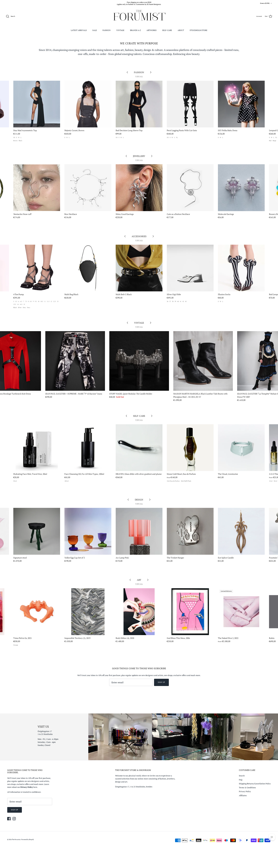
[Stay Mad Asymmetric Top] (36, 104)
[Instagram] (14, 818)
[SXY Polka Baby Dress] (241, 104)
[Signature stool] (36, 531)
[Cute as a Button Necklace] (190, 187)
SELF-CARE (167, 30)
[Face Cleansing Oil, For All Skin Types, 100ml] (87, 447)
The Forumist (16, 839)
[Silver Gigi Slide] (190, 268)
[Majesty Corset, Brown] (87, 104)
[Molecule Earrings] (241, 187)
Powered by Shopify (27, 839)
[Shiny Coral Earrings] (139, 187)
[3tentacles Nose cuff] (36, 187)
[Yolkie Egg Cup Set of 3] (87, 531)
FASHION (107, 30)
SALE (94, 30)
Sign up (161, 682)
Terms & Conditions (247, 787)
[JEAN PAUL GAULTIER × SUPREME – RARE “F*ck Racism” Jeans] (75, 361)
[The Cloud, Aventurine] (241, 447)
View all (139, 76)
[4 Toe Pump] (36, 268)
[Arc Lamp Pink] (139, 531)
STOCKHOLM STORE (198, 30)
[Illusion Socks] (241, 268)
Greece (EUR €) (264, 3)
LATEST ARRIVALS (79, 30)
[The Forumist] (139, 16)
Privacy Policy (245, 791)
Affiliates (243, 795)
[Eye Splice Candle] (241, 531)
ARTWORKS (152, 30)
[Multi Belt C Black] (139, 268)
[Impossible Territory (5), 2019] (87, 611)
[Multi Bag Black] (87, 268)
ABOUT (181, 30)
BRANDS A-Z (135, 30)
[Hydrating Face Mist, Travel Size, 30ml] (36, 447)
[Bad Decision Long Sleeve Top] (139, 104)
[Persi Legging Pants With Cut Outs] (190, 104)
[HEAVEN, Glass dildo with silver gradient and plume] (139, 447)
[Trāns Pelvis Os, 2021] (36, 611)
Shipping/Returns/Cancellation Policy (255, 783)
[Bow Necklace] (87, 187)
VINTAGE (120, 30)
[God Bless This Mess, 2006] (190, 611)
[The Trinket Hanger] (190, 531)
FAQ (240, 779)
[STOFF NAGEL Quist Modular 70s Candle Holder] (139, 361)
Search (242, 775)
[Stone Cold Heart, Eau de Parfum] (190, 447)
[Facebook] (9, 818)
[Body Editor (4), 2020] (139, 611)
